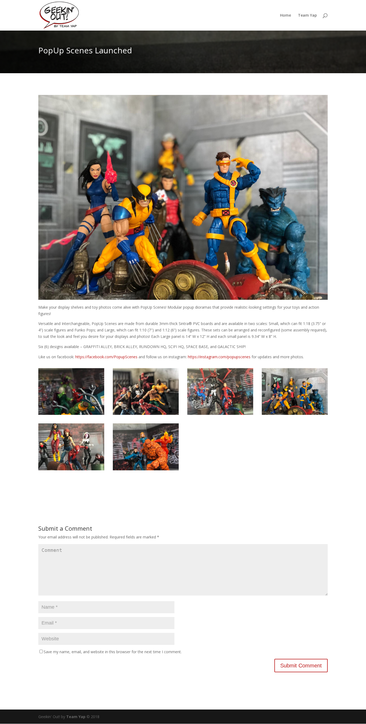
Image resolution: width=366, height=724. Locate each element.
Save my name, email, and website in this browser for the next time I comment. (113, 651)
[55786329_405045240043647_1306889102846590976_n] (71, 414)
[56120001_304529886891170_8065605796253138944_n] (71, 470)
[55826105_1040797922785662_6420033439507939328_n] (146, 414)
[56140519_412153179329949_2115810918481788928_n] (146, 470)
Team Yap (307, 15)
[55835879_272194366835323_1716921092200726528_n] (220, 414)
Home (285, 15)
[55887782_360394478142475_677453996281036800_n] (295, 414)
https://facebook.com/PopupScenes (106, 356)
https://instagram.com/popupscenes (219, 356)
